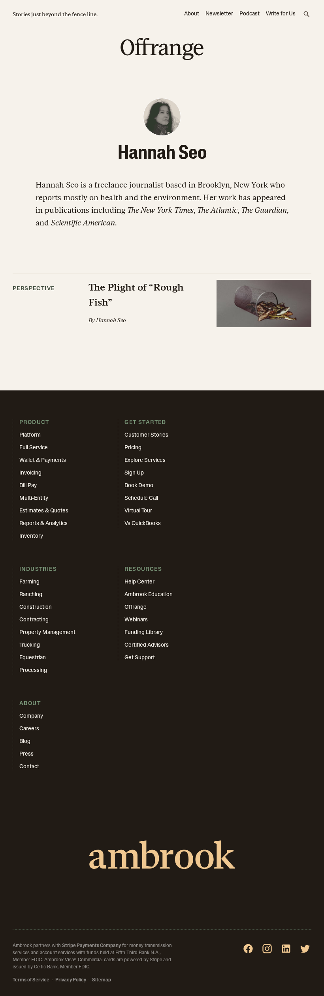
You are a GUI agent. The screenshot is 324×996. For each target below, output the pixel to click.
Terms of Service (31, 980)
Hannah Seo (111, 320)
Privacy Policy (70, 980)
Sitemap (101, 980)
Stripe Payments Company (91, 945)
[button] (162, 300)
